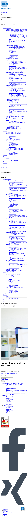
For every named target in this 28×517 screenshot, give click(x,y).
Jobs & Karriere (12, 147)
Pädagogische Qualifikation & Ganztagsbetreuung (16, 390)
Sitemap (5, 515)
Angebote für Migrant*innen (12, 58)
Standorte (11, 142)
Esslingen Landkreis (10, 399)
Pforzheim (8, 407)
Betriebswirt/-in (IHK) (13, 91)
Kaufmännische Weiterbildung (12, 44)
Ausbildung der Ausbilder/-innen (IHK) (17, 95)
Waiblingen (8, 412)
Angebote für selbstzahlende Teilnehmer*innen (15, 65)
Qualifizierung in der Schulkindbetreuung (18, 104)
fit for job (11, 42)
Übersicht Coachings (13, 121)
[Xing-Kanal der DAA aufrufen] (14, 506)
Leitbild (7, 158)
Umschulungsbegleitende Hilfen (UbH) (17, 84)
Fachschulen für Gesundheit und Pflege (14, 148)
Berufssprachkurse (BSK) (14, 63)
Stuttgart (8, 411)
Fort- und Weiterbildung (14, 144)
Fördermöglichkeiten (13, 145)
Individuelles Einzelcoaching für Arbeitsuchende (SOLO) (16, 125)
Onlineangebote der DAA (11, 127)
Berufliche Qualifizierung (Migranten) (17, 67)
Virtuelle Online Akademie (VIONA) (14, 128)
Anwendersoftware (13, 56)
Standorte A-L (6, 395)
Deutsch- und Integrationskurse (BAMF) (17, 62)
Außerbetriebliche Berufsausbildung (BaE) (18, 36)
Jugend (7, 389)
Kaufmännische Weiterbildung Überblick (17, 46)
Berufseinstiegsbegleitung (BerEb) (16, 34)
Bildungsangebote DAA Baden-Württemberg (13, 383)
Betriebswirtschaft (12, 51)
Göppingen (8, 401)
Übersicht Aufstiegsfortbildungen (16, 88)
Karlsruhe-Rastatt (9, 402)
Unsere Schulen (12, 136)
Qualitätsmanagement (13, 55)
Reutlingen (8, 409)
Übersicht (11, 73)
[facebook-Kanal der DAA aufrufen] (14, 470)
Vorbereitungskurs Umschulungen (16, 74)
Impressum (5, 509)
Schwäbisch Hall (9, 410)
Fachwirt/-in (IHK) (13, 89)
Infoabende (11, 137)
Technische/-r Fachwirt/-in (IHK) (16, 93)
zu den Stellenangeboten (12, 373)
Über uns (11, 134)
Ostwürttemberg (9, 406)
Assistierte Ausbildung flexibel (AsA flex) (18, 35)
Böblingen (8, 398)
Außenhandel (11, 52)
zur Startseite (3, 373)
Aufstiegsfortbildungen (11, 85)
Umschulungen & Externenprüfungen (14, 384)
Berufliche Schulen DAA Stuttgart (13, 132)
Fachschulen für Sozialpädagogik (13, 139)
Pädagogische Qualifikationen (12, 99)
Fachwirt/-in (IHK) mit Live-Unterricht (17, 90)
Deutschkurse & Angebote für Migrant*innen (15, 393)
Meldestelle (5, 511)
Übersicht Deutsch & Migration (15, 61)
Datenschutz (6, 510)
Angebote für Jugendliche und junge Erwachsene (16, 29)
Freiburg (8, 400)
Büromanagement (12, 53)
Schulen (5, 131)
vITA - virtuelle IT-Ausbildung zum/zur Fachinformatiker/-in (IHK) (17, 82)
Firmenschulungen (10, 129)
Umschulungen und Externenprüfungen (14, 71)
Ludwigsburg (9, 404)
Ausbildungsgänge (13, 143)
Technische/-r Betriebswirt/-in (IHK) (16, 94)
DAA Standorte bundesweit (12, 160)
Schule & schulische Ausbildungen (13, 385)
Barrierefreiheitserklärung (8, 512)
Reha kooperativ (12, 41)
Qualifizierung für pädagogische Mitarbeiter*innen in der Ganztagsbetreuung (15, 106)
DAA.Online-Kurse (10, 394)
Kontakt (10, 138)
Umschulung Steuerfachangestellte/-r (16, 80)
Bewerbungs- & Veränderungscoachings (14, 391)
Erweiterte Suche (4, 379)
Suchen (2, 380)
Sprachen (11, 57)
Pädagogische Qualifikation (15, 102)
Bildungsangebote (7, 28)
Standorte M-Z (6, 405)
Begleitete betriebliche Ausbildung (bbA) (17, 40)
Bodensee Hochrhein (10, 396)
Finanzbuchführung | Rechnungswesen (17, 47)
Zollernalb (8, 414)
